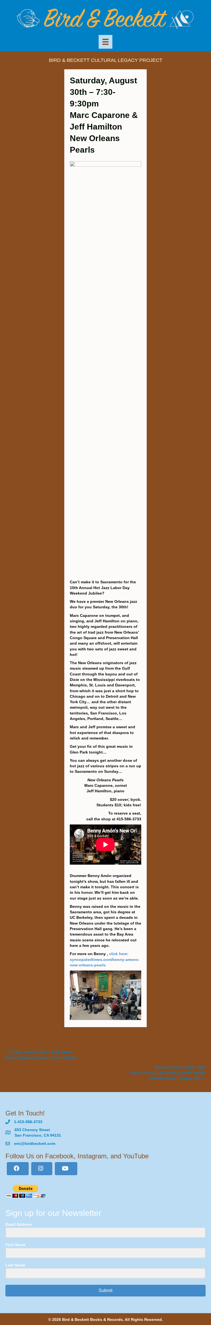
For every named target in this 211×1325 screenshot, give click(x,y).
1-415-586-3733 (28, 1122)
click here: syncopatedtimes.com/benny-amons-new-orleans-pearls (105, 959)
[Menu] (105, 42)
